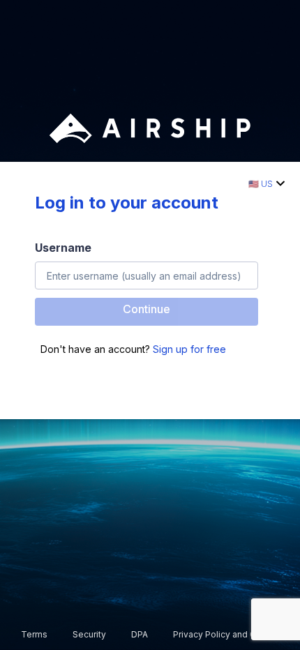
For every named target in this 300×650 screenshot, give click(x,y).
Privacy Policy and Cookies (229, 634)
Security (89, 634)
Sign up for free (189, 349)
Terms (34, 634)
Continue (146, 309)
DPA (139, 634)
